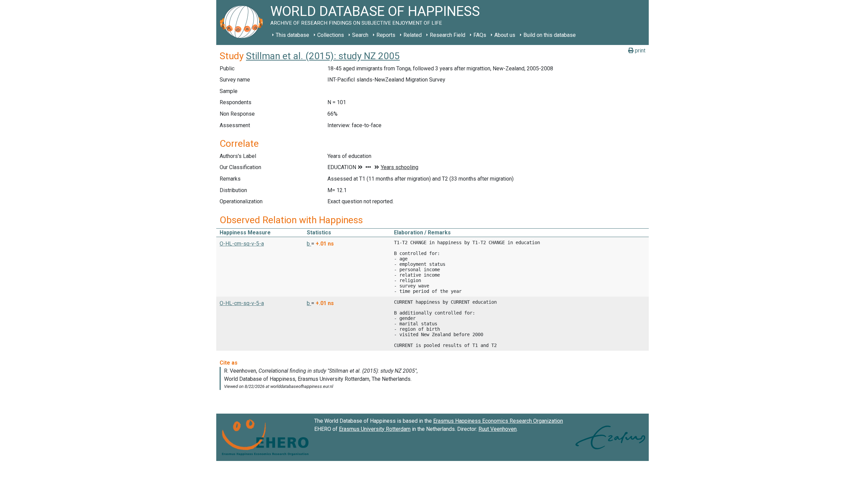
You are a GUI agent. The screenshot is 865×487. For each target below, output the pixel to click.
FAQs (479, 35)
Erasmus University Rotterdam (375, 429)
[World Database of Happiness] (243, 22)
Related (412, 35)
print (639, 50)
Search (360, 35)
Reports (385, 35)
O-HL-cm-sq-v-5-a (242, 243)
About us (504, 35)
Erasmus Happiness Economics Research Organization (498, 421)
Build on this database (549, 35)
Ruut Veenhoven (497, 429)
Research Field (447, 35)
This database (292, 35)
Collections (330, 35)
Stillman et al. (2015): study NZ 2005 (323, 56)
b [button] (309, 243)
